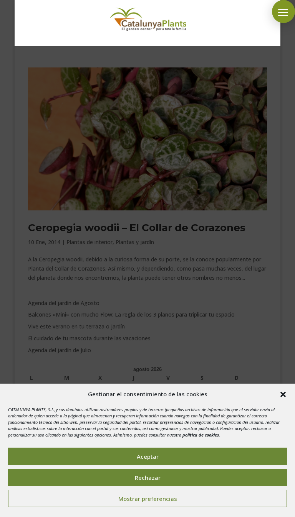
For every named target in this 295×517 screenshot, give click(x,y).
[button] (283, 394)
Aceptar (148, 456)
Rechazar (148, 477)
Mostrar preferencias (147, 498)
